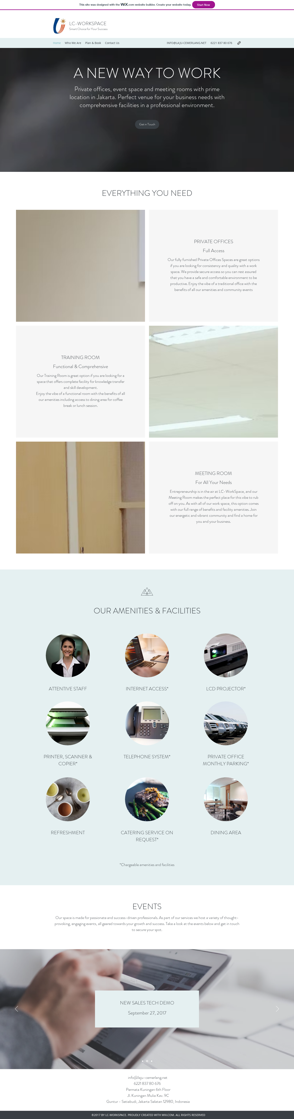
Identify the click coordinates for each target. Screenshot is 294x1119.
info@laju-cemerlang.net (147, 1077)
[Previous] (16, 1009)
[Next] (277, 1009)
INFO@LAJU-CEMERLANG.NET (186, 43)
